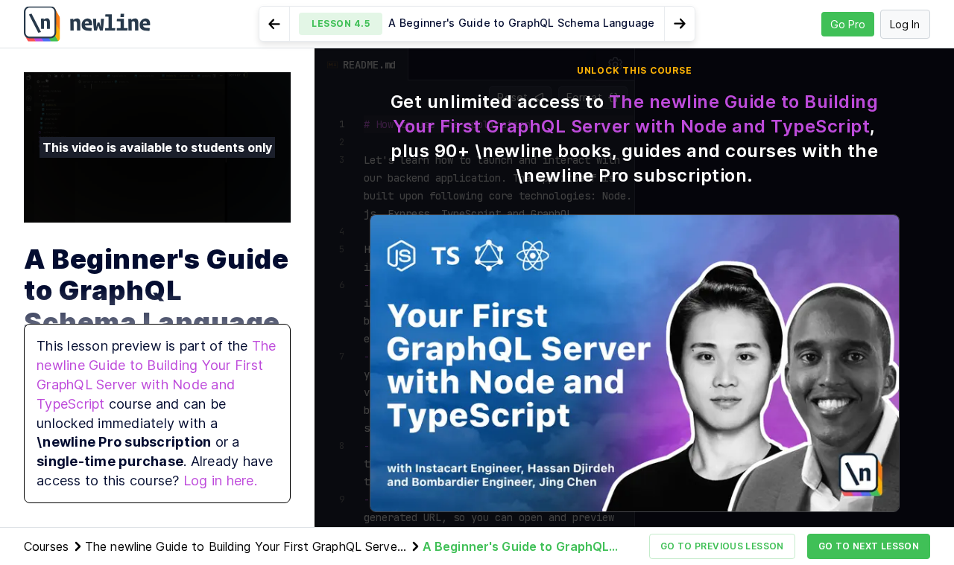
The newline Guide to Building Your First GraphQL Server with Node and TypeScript (243, 547)
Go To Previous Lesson (722, 546)
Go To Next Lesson (868, 546)
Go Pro (847, 24)
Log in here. (220, 480)
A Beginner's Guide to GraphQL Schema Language (516, 547)
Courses (46, 546)
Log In (905, 24)
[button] (476, 24)
